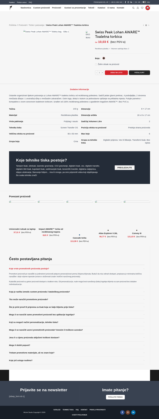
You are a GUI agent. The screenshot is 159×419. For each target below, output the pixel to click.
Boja (97, 58)
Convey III (136, 233)
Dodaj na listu (116, 72)
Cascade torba (79, 238)
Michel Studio (28, 412)
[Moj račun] (138, 8)
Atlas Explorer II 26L (108, 233)
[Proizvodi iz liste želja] (142, 8)
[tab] (79, 89)
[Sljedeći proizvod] (148, 25)
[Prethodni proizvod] (143, 25)
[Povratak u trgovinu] (146, 25)
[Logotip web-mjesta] (11, 8)
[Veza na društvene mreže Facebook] (125, 2)
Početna (12, 25)
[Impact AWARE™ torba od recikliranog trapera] (51, 213)
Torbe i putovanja (36, 25)
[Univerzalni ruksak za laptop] (22, 213)
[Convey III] (137, 214)
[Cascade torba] (79, 216)
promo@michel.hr (101, 2)
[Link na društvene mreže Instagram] (128, 2)
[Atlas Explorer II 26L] (108, 214)
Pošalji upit (139, 72)
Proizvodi (23, 25)
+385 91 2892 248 (116, 2)
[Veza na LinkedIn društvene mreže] (131, 2)
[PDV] (144, 2)
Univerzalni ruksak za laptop (22, 229)
